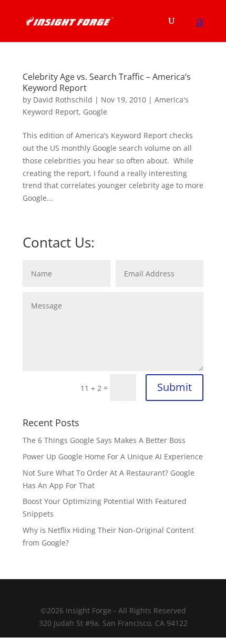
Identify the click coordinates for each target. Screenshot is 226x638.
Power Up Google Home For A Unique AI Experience (113, 456)
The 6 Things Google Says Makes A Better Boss (104, 440)
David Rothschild (63, 100)
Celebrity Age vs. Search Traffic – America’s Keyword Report (107, 82)
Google (95, 112)
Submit (174, 387)
